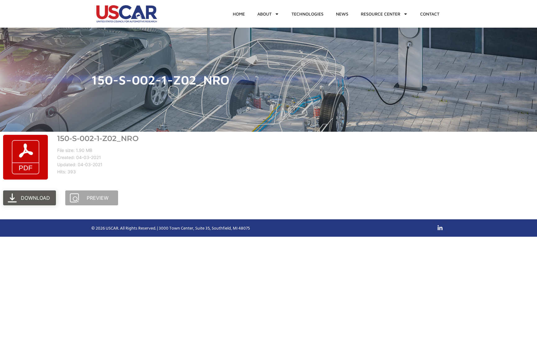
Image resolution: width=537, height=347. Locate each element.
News (342, 13)
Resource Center (380, 13)
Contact (429, 13)
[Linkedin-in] (440, 228)
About (264, 13)
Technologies (307, 13)
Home (239, 13)
